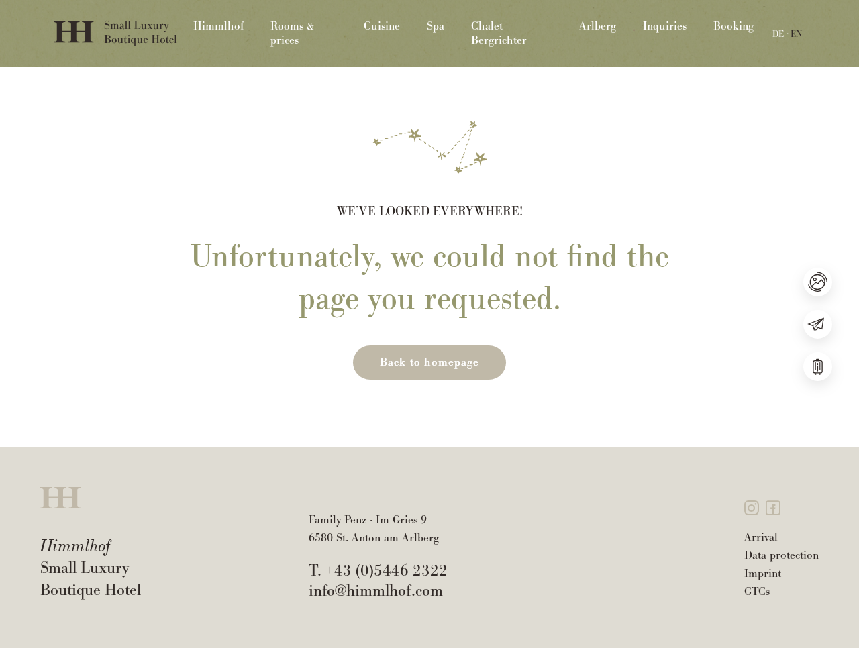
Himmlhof (218, 26)
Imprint (762, 573)
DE (778, 34)
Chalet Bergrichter (499, 33)
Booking (733, 26)
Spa (435, 26)
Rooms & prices (292, 33)
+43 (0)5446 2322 (386, 570)
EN (796, 34)
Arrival (761, 537)
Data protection (781, 555)
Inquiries (665, 26)
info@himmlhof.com (376, 590)
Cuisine (382, 26)
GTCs (757, 591)
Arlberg (597, 26)
